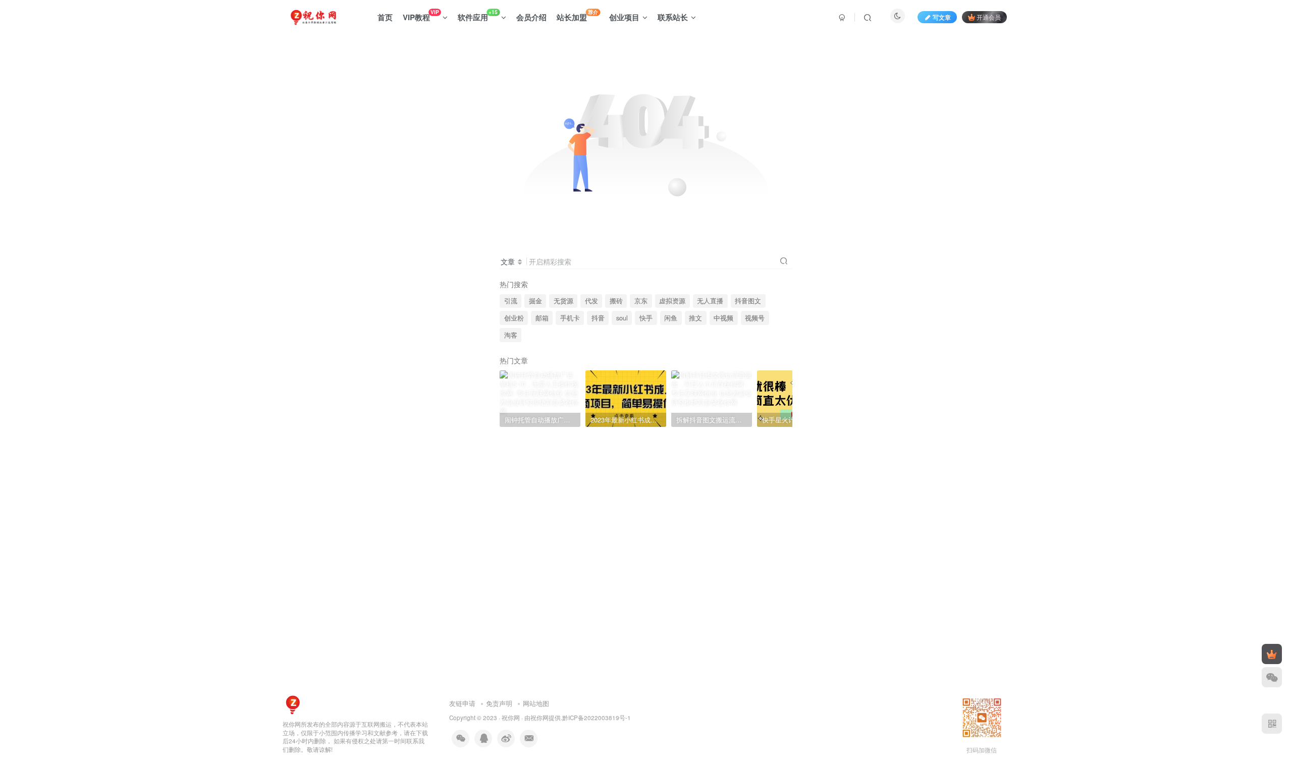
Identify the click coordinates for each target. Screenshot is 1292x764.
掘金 (535, 300)
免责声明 (499, 703)
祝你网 (511, 718)
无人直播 (710, 300)
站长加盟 (577, 15)
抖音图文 (748, 300)
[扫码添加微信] (1272, 677)
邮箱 (542, 317)
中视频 (723, 317)
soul (622, 317)
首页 (385, 17)
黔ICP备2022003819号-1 (596, 718)
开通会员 (989, 17)
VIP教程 (421, 15)
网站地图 (536, 703)
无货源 (563, 300)
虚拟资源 (672, 300)
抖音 (598, 317)
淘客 (510, 335)
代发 (591, 300)
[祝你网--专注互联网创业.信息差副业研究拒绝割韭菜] (293, 703)
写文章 (942, 17)
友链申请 (462, 703)
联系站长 (673, 17)
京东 (641, 300)
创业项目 (624, 17)
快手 (646, 317)
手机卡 (570, 317)
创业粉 (514, 317)
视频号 (755, 317)
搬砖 (616, 300)
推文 (695, 317)
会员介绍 (531, 17)
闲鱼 (670, 317)
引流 (510, 300)
